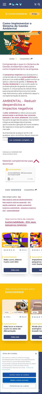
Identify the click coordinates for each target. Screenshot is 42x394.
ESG (19, 197)
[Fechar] (36, 353)
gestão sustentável (24, 205)
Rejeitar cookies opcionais (19, 380)
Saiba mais (15, 270)
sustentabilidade (13, 211)
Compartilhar (25, 59)
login (19, 34)
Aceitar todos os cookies (19, 375)
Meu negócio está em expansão (15, 202)
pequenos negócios (28, 208)
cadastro (12, 34)
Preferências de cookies (19, 386)
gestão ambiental (9, 205)
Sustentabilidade (14, 292)
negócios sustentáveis (11, 208)
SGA (4, 211)
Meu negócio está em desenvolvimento (17, 200)
